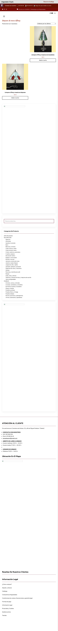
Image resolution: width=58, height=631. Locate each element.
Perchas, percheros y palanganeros (14, 295)
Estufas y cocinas (10, 259)
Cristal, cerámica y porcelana (13, 252)
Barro (7, 245)
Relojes (7, 274)
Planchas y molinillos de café (13, 272)
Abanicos (8, 239)
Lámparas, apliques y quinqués (13, 266)
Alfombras (8, 241)
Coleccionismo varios (11, 250)
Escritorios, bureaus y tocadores (14, 286)
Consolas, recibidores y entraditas (14, 284)
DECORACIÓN (7, 237)
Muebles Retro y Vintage (12, 292)
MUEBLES (6, 281)
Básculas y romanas (10, 246)
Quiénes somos (6, 612)
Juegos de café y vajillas (12, 264)
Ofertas (7, 270)
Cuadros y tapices (10, 254)
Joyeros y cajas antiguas (12, 263)
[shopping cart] (52, 13)
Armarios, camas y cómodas (13, 283)
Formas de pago (6, 601)
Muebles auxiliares (10, 290)
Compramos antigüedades (9, 594)
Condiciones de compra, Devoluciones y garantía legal (17, 598)
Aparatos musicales (10, 243)
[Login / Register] (51, 13)
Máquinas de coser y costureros (13, 268)
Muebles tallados (10, 294)
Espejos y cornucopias (11, 257)
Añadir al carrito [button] (43, 60)
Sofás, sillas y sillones (11, 275)
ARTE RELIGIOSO (8, 236)
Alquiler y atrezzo (7, 588)
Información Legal (7, 605)
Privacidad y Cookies (8, 608)
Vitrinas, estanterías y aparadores (14, 297)
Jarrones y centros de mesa (12, 261)
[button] (2, 5)
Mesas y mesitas (10, 288)
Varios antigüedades (11, 279)
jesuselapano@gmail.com (10, 438)
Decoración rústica (10, 255)
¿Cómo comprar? (7, 584)
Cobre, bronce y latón (11, 248)
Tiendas (4, 615)
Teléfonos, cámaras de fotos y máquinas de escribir (18, 277)
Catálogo (4, 591)
